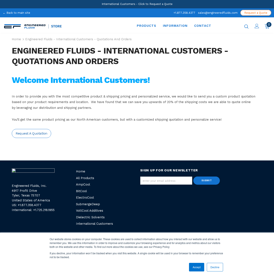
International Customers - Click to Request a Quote (137, 4)
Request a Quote (255, 12)
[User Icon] (257, 26)
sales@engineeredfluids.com (218, 12)
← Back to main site (16, 12)
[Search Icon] (246, 26)
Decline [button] (214, 267)
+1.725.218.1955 (44, 210)
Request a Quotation (31, 133)
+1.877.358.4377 (184, 12)
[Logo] (57, 26)
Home (16, 39)
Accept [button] (197, 267)
